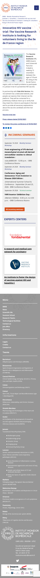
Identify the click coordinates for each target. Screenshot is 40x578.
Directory (6, 329)
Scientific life (8, 312)
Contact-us (7, 324)
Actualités (13, 18)
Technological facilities (11, 321)
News (5, 309)
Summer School (9, 315)
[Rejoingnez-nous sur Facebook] (18, 560)
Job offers (6, 326)
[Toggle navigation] (36, 7)
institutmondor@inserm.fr (25, 555)
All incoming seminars (14, 209)
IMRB (5, 307)
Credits (5, 344)
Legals (5, 342)
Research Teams (9, 318)
